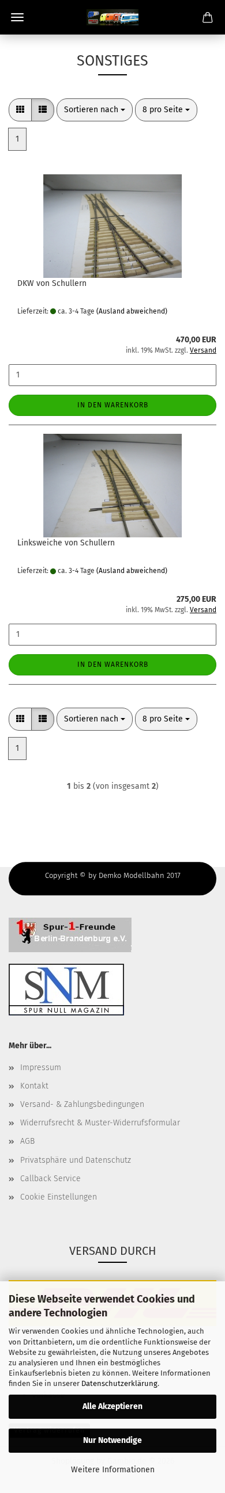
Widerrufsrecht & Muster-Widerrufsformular (100, 1123)
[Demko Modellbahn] (112, 17)
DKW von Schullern (52, 283)
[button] (20, 109)
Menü (17, 17)
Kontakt (34, 1086)
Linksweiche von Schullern (66, 543)
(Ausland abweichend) (131, 311)
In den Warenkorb (112, 405)
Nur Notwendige (112, 1440)
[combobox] (95, 109)
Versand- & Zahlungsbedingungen (82, 1104)
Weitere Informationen (113, 1470)
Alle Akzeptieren (112, 1406)
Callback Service (50, 1178)
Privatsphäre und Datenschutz (75, 1160)
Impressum (40, 1067)
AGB (27, 1141)
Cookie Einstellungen (58, 1197)
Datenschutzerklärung (119, 1383)
